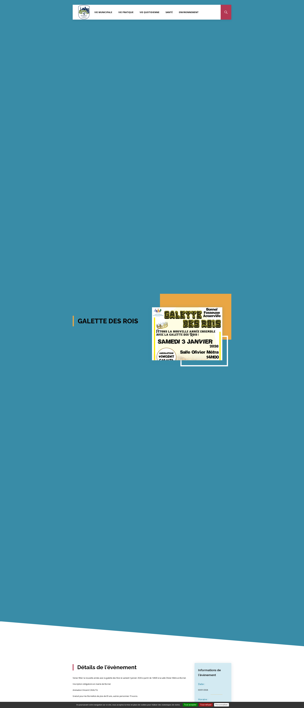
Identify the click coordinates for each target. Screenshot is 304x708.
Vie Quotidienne (149, 12)
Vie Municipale (103, 12)
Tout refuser (206, 704)
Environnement (189, 12)
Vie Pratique (125, 12)
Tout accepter (190, 704)
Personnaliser (221, 704)
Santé (169, 12)
